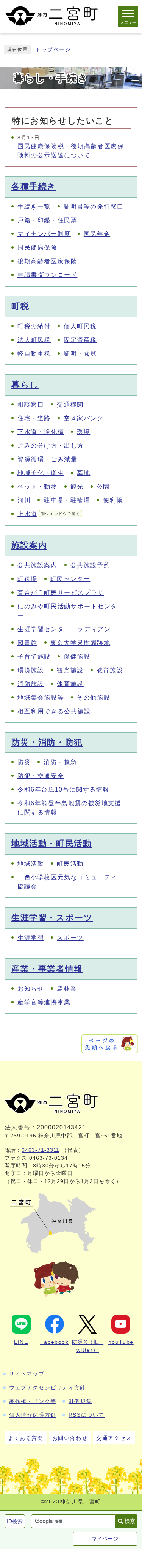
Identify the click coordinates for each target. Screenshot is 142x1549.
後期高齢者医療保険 (47, 261)
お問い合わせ (70, 1438)
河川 (24, 500)
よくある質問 (26, 1438)
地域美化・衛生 (40, 473)
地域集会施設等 (40, 697)
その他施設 (93, 697)
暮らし (25, 385)
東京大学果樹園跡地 (80, 643)
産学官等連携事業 (44, 1002)
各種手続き (33, 186)
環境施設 (30, 670)
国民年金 (97, 234)
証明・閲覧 (80, 353)
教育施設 (110, 670)
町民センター (70, 579)
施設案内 (29, 545)
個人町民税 (80, 326)
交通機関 (70, 404)
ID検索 (15, 1521)
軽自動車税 (34, 353)
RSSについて (87, 1415)
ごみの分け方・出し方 (50, 445)
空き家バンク (84, 418)
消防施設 (30, 684)
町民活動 (70, 863)
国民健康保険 (37, 247)
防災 (24, 762)
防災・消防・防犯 (47, 742)
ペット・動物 (37, 486)
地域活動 (30, 863)
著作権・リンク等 (32, 1401)
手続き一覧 (34, 206)
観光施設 (70, 670)
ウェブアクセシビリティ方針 (47, 1387)
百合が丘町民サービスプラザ (60, 592)
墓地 (83, 473)
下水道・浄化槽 (40, 432)
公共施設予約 (90, 565)
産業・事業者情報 (47, 969)
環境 (83, 432)
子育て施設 (34, 656)
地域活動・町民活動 (51, 843)
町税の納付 (34, 326)
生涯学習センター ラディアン (64, 629)
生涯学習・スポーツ (52, 917)
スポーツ (70, 937)
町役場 (27, 579)
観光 (77, 486)
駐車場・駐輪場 (67, 500)
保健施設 (77, 656)
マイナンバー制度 (44, 234)
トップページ (53, 49)
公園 (103, 486)
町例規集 (80, 1401)
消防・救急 (60, 762)
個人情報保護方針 (32, 1415)
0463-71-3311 (40, 1150)
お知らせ (30, 988)
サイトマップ (27, 1374)
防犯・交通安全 (40, 776)
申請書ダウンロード (47, 275)
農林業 (67, 988)
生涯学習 (30, 937)
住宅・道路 (34, 418)
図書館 (27, 643)
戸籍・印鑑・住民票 (47, 220)
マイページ (105, 1539)
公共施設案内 (37, 565)
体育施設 (70, 684)
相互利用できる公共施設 (54, 711)
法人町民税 (34, 340)
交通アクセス (114, 1438)
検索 (130, 1521)
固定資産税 (80, 340)
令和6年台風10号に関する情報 (63, 789)
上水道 (48, 514)
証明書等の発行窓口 (93, 206)
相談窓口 (30, 404)
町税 (20, 306)
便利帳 (113, 500)
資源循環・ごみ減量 (47, 459)
